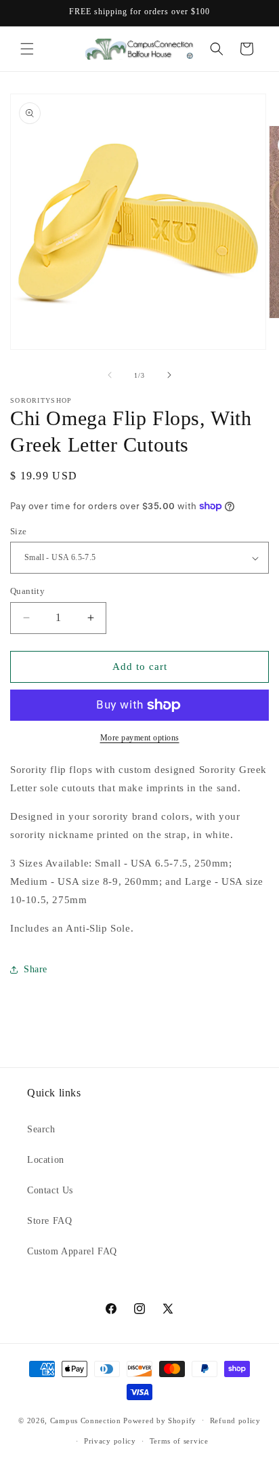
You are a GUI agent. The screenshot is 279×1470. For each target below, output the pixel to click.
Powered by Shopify (159, 1420)
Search (41, 1129)
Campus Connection (85, 1420)
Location (45, 1160)
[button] (27, 49)
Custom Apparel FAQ (72, 1251)
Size (18, 531)
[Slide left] (110, 375)
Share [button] (35, 969)
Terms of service (179, 1441)
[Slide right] (169, 375)
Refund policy (235, 1420)
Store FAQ (49, 1221)
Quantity (27, 591)
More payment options (139, 737)
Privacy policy (110, 1441)
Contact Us (50, 1190)
